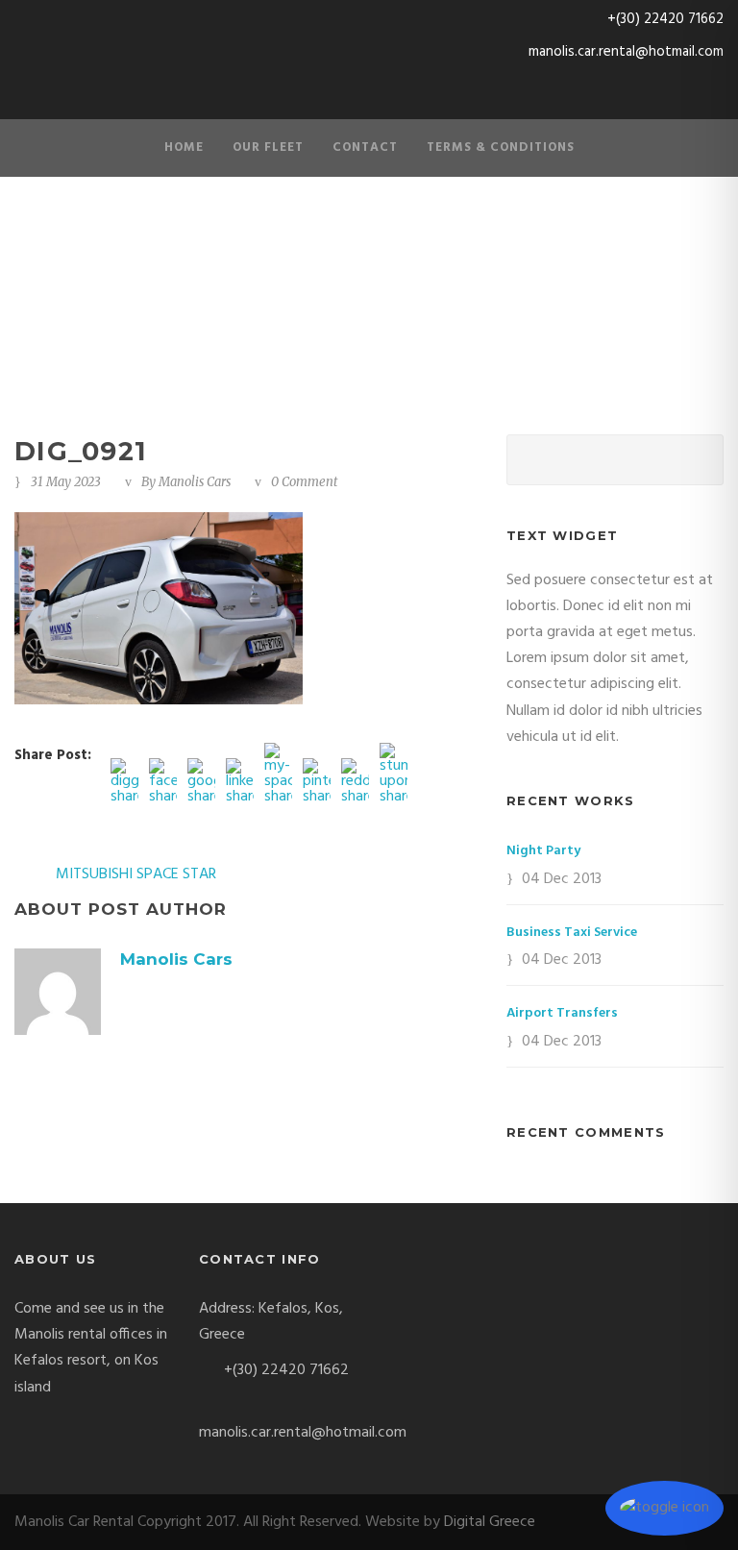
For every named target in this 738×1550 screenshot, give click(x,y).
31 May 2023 (66, 482)
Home (184, 147)
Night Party (543, 851)
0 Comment (304, 482)
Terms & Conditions (501, 147)
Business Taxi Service (571, 933)
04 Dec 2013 (562, 879)
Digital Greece (489, 1522)
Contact (365, 147)
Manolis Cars (195, 482)
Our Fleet (268, 147)
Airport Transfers (562, 1013)
